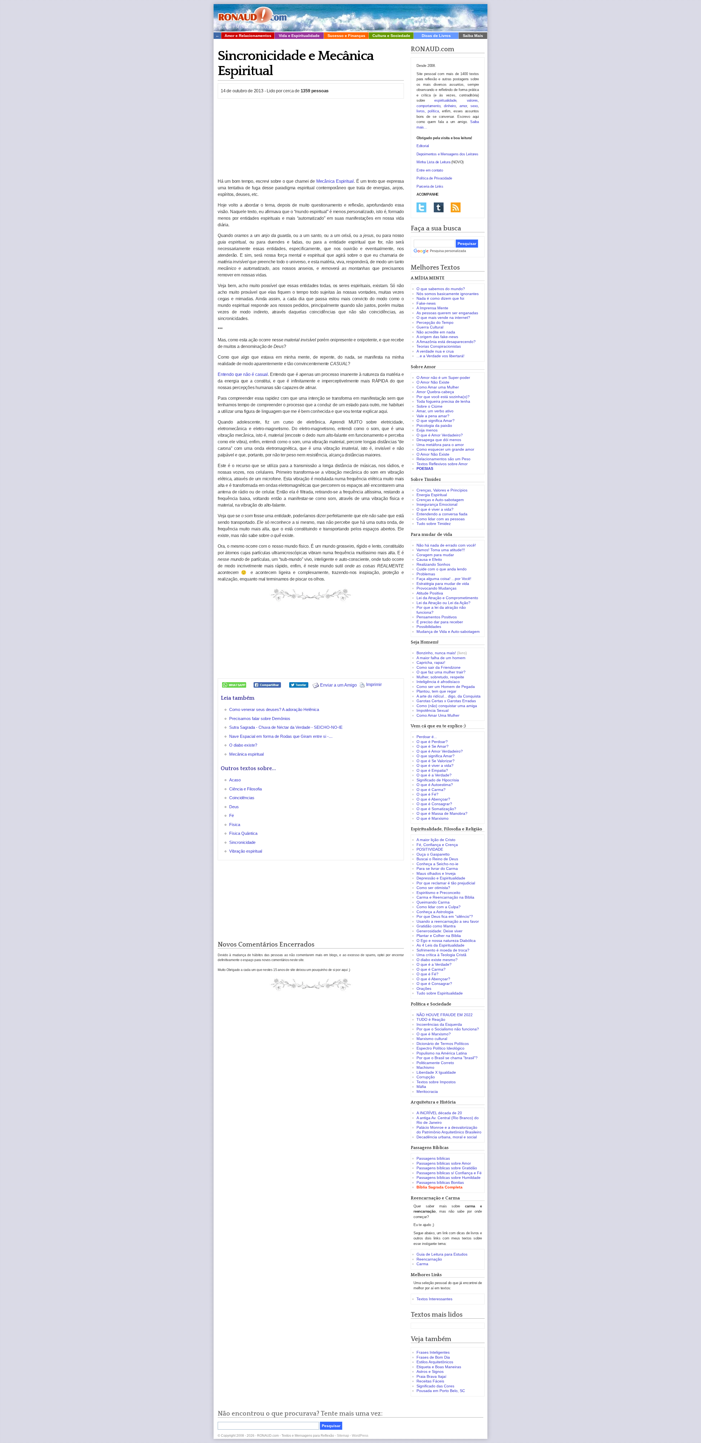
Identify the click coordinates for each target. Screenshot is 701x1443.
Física (234, 824)
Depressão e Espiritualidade (440, 878)
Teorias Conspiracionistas (438, 346)
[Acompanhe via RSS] (456, 207)
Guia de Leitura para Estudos (441, 1254)
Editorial (422, 146)
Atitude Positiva (429, 593)
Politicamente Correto (435, 1063)
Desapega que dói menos (438, 440)
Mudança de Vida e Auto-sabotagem (448, 631)
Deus (234, 806)
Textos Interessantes (434, 1299)
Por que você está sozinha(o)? (443, 397)
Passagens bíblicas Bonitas (440, 1182)
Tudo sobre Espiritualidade (439, 993)
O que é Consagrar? (434, 804)
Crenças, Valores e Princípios (441, 490)
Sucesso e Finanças (346, 35)
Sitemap (343, 1436)
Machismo (425, 1067)
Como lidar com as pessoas (440, 519)
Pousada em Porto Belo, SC (440, 1390)
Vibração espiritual (245, 851)
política (433, 111)
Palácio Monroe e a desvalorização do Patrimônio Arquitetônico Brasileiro (448, 1130)
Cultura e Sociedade (391, 35)
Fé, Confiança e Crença (437, 844)
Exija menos (427, 430)
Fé (231, 815)
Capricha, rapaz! (430, 662)
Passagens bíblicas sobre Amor (443, 1163)
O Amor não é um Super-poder (443, 377)
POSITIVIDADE (429, 849)
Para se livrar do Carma (437, 868)
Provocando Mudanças (436, 588)
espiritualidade (445, 100)
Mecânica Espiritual (335, 181)
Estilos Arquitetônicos (434, 1362)
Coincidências (241, 797)
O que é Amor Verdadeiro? (439, 435)
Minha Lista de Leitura (433, 162)
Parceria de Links (429, 186)
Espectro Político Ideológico (440, 1048)
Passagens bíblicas (433, 1158)
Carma (422, 1264)
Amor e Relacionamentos (248, 35)
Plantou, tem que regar (436, 691)
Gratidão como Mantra (436, 926)
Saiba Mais (473, 35)
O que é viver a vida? (434, 509)
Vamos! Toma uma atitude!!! (440, 550)
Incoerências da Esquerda (439, 1024)
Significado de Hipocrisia (437, 780)
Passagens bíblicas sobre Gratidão (446, 1168)
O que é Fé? (427, 794)
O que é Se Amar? (432, 746)
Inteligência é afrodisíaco (438, 681)
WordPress (360, 1436)
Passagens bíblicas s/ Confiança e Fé (449, 1173)
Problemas (425, 574)
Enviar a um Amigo (338, 685)
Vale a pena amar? (432, 416)
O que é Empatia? (432, 770)
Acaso (235, 780)
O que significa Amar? (435, 420)
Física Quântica (243, 833)
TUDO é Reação (430, 1019)
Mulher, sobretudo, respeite (440, 677)
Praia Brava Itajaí (431, 1376)
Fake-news (426, 303)
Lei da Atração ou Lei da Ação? (443, 603)
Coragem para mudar (435, 555)
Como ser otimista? (433, 887)
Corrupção (425, 1077)
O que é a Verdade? (434, 775)
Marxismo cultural (431, 1038)
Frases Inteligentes (433, 1352)
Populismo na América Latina (441, 1053)
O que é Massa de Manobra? (441, 813)
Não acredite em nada (435, 332)
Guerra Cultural (429, 327)
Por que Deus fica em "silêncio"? (444, 916)
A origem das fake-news (437, 337)
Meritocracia (427, 1091)
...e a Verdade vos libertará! (440, 356)
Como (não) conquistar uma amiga (446, 706)
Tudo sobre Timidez (433, 523)
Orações (423, 988)
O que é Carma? (431, 789)
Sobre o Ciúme (429, 406)
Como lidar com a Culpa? (438, 907)
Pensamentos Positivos (436, 617)
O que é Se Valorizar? (435, 761)
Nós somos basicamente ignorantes (447, 294)
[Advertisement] (311, 138)
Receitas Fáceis (430, 1381)
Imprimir (373, 684)
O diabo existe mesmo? (437, 960)
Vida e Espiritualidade (299, 35)
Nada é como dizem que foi (440, 298)
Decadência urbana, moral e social (446, 1137)
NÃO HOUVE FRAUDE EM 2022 (444, 1015)
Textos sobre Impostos (436, 1082)
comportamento (428, 106)
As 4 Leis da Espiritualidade (440, 945)
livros (420, 111)
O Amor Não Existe (432, 382)
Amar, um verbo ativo (434, 411)
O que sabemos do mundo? (440, 289)
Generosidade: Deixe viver (439, 931)
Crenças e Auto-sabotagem (440, 500)
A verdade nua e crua (435, 351)
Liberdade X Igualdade (436, 1072)
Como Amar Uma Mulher (437, 715)
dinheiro (450, 106)
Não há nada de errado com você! (446, 545)
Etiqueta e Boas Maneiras (438, 1367)
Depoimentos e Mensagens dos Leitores (447, 154)
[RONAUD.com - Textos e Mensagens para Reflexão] (252, 17)
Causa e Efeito (429, 559)
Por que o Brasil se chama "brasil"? (447, 1058)
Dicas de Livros (436, 35)
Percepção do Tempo (434, 322)
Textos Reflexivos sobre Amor (442, 464)
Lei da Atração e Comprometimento (447, 598)
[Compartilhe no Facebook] (267, 684)
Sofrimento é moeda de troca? (442, 950)
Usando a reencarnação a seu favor (447, 921)
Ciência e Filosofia (245, 789)
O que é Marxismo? (433, 1034)
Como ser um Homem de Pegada (445, 686)
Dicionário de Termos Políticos (442, 1043)
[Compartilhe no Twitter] (298, 684)
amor (463, 106)
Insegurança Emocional (436, 504)
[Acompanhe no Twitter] (421, 207)
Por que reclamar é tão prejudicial (445, 883)
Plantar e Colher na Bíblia (438, 935)
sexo (474, 106)
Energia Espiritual (431, 495)
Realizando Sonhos (433, 564)
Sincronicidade (242, 842)
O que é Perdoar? (432, 741)
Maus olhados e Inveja (436, 873)
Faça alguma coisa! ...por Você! (443, 578)
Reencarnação (429, 1259)
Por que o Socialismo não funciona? (447, 1029)
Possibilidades (428, 626)
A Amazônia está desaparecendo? (446, 341)
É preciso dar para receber (439, 622)
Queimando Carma (433, 902)
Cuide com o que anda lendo (441, 569)
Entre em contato (429, 170)
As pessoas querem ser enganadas (447, 313)
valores (472, 100)
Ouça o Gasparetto (433, 854)
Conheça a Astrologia (434, 912)
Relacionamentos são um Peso (443, 459)
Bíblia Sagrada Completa (439, 1187)
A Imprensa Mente (432, 308)
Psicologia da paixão (434, 425)
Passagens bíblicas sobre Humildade (448, 1177)
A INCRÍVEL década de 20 (439, 1113)
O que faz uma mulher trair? (441, 672)
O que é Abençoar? (433, 799)
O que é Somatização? (436, 809)
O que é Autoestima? (434, 784)
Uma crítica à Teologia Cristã (441, 955)
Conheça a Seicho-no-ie (437, 864)
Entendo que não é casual (243, 374)
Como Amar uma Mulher (437, 387)
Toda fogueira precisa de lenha (443, 401)
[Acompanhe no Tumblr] (439, 207)
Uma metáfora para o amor (440, 444)
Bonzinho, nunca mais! (436, 653)
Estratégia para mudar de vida (442, 583)
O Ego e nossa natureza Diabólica (446, 940)
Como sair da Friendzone (438, 667)
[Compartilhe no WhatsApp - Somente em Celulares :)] (234, 684)
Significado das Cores (435, 1386)
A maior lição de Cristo (435, 840)
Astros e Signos (430, 1371)
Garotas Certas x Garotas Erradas (446, 701)
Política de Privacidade (434, 178)
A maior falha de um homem (441, 658)
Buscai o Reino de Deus (437, 859)
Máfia (421, 1086)
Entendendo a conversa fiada (441, 514)
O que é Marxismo (432, 818)
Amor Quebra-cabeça (435, 392)
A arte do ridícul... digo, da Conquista (448, 696)
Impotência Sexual (432, 710)
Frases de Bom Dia (433, 1357)
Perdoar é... (426, 737)
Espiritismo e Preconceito (438, 892)
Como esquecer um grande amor (445, 449)
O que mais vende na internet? (443, 317)
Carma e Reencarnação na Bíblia (445, 897)
